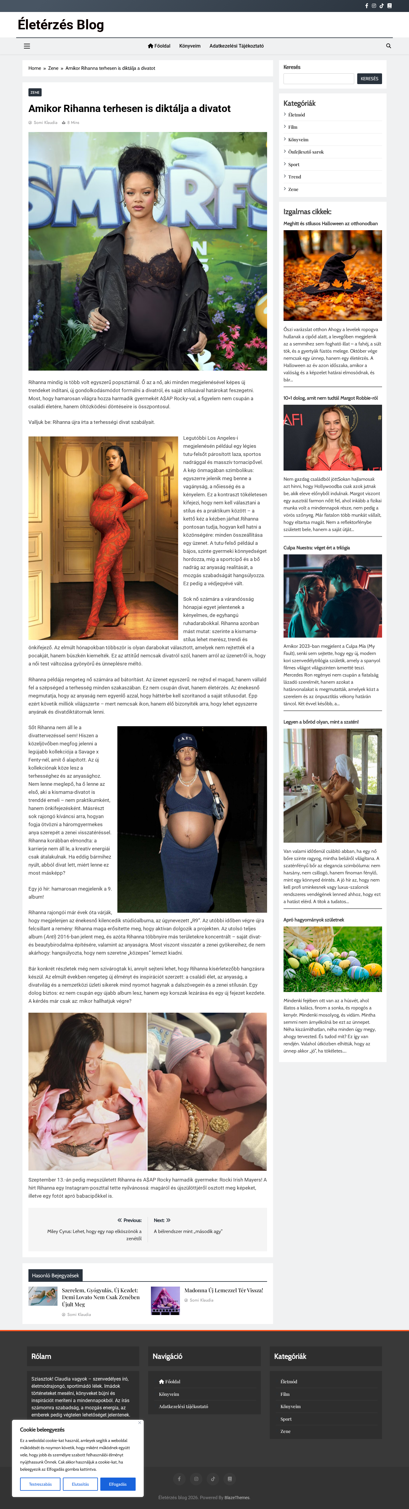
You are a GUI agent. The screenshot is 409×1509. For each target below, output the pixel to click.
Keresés (292, 67)
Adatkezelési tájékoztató (237, 46)
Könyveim (190, 46)
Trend (294, 177)
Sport (293, 164)
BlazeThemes (237, 1497)
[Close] (139, 1422)
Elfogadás (118, 1484)
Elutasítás (80, 1484)
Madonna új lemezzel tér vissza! (223, 1290)
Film (292, 127)
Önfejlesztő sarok (306, 152)
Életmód (296, 115)
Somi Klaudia (45, 122)
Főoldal (161, 46)
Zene (35, 92)
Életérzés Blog (61, 25)
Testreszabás (40, 1484)
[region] (78, 1458)
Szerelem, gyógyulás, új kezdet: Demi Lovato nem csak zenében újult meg (101, 1297)
